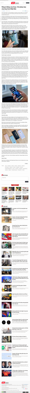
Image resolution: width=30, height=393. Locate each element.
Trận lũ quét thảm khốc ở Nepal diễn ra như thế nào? (25, 201)
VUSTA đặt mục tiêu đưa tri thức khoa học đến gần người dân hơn (11, 201)
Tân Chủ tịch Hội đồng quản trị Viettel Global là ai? (19, 286)
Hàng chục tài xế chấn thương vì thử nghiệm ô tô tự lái (18, 201)
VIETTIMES (15, 3)
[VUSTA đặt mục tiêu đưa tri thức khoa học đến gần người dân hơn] (11, 197)
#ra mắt (13, 168)
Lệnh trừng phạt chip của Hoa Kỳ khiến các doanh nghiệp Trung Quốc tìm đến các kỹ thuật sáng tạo (20, 235)
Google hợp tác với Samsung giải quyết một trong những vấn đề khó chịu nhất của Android (20, 346)
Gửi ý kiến (27, 181)
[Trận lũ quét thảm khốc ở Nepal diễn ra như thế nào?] (25, 197)
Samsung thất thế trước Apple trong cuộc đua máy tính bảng (20, 311)
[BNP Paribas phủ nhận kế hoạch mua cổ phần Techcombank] (25, 189)
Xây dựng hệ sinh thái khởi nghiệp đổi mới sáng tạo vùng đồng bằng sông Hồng (20, 269)
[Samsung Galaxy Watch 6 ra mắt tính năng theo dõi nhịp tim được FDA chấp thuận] (7, 322)
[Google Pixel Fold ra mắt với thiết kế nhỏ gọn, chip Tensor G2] (7, 228)
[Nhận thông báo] (23, 2)
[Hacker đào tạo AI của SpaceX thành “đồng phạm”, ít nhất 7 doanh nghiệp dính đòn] (11, 189)
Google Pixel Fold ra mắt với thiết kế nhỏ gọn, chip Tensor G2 (19, 226)
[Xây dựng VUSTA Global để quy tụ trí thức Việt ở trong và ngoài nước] (4, 189)
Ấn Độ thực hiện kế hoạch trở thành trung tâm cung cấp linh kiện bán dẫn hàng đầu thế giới (20, 243)
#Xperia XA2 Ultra (25, 168)
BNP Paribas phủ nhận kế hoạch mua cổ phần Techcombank (25, 192)
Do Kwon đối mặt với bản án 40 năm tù (19, 336)
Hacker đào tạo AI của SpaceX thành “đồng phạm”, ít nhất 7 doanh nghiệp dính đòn (11, 193)
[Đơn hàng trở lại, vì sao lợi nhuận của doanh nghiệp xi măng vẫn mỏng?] (4, 197)
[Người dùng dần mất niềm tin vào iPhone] (7, 296)
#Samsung (21, 167)
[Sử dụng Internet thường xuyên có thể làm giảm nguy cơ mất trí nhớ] (7, 330)
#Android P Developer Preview (8, 168)
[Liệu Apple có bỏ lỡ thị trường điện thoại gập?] (7, 211)
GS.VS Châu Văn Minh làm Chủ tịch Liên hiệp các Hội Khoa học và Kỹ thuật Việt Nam (18, 193)
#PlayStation (17, 167)
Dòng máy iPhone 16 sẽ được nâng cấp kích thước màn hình (20, 303)
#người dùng (20, 168)
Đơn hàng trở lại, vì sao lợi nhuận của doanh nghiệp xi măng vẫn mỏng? (4, 201)
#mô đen (14, 167)
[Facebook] (0, 17)
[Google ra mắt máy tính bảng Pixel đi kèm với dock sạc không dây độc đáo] (7, 219)
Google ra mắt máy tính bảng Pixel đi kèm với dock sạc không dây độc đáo (20, 217)
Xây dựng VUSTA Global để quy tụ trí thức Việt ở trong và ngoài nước (4, 193)
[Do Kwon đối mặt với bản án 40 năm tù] (7, 339)
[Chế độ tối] (24, 2)
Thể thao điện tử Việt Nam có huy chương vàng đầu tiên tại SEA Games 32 (20, 371)
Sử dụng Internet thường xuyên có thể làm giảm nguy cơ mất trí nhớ (20, 328)
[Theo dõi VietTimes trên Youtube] (25, 388)
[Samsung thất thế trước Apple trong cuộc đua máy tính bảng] (7, 313)
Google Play (27, 392)
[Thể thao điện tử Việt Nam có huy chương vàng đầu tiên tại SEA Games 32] (7, 373)
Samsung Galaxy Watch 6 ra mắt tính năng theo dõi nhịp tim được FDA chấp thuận (20, 320)
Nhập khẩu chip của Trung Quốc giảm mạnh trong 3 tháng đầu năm (20, 252)
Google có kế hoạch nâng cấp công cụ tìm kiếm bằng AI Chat (20, 354)
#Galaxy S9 (11, 167)
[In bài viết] (0, 18)
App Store (24, 392)
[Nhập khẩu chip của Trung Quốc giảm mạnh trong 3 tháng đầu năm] (7, 254)
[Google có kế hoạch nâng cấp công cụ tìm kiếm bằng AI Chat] (7, 356)
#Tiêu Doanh (17, 168)
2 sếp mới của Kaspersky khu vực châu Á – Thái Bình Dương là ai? (20, 362)
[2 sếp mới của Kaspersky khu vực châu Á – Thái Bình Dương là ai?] (7, 364)
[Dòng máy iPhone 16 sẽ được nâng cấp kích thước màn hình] (7, 305)
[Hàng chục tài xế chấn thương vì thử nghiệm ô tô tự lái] (18, 197)
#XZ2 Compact (7, 167)
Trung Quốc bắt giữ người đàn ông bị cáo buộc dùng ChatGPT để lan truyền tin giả (19, 260)
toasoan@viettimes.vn (25, 384)
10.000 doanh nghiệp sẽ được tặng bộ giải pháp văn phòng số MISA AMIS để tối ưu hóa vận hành (20, 278)
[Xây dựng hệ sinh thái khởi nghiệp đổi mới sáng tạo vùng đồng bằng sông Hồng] (7, 271)
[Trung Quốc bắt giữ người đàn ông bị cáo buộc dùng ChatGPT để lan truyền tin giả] (7, 262)
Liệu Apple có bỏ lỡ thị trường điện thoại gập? (19, 209)
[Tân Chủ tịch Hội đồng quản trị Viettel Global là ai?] (7, 288)
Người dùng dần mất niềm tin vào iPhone (19, 294)
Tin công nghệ (4, 206)
